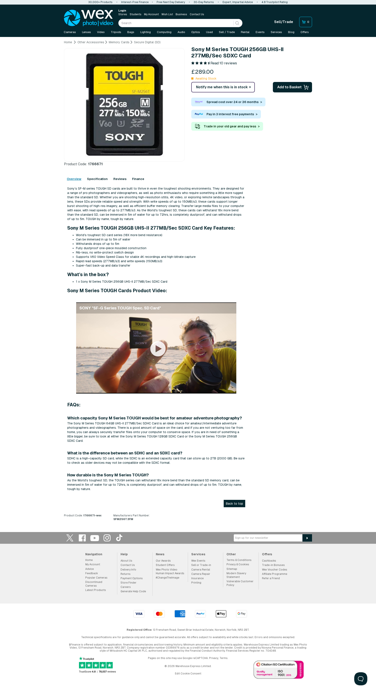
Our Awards (163, 560)
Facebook (82, 537)
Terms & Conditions (239, 560)
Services (276, 32)
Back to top (234, 503)
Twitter (69, 537)
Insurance (197, 578)
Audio (181, 32)
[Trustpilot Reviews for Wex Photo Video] (97, 665)
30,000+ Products (100, 2)
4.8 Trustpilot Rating (275, 2)
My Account (151, 14)
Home (89, 560)
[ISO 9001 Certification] (279, 671)
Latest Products (95, 590)
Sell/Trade (283, 22)
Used (209, 32)
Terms (224, 658)
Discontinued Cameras (93, 584)
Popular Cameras (96, 577)
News (160, 554)
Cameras (70, 32)
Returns (126, 574)
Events (260, 32)
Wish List (167, 14)
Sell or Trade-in (201, 565)
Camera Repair (200, 574)
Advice (89, 569)
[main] (188, 282)
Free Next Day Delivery (171, 2)
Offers (304, 32)
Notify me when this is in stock (222, 87)
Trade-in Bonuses (273, 565)
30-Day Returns (204, 2)
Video (101, 32)
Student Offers (165, 565)
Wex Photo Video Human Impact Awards (170, 571)
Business (181, 14)
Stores (122, 14)
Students (135, 14)
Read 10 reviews (223, 63)
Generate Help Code (133, 591)
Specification (97, 179)
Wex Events (198, 560)
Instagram (107, 537)
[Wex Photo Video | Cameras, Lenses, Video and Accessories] (88, 18)
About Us (126, 560)
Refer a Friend (271, 578)
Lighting (145, 32)
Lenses (86, 32)
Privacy (213, 658)
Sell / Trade (227, 32)
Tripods (116, 32)
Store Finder (128, 582)
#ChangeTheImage (167, 577)
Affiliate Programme (274, 574)
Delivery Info (128, 569)
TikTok (119, 537)
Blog (291, 32)
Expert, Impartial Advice (238, 2)
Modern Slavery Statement (236, 575)
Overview (74, 179)
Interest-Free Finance (135, 2)
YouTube (94, 537)
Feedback (91, 573)
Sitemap (232, 569)
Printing (196, 582)
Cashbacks (269, 560)
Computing (164, 32)
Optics (195, 32)
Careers (126, 587)
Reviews (119, 179)
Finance (138, 179)
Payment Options (132, 578)
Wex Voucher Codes (274, 569)
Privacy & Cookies (238, 564)
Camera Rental (200, 569)
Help (124, 554)
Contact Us (197, 14)
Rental (245, 32)
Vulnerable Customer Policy (240, 583)
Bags (130, 32)
